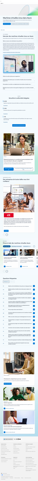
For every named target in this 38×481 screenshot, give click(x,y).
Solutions (27, 445)
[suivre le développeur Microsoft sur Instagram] (16, 439)
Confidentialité (11, 477)
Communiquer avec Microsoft (4, 477)
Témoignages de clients (4, 454)
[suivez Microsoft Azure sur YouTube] (19, 439)
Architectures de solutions (29, 448)
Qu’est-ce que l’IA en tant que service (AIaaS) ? (31, 464)
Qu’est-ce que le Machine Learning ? (30, 461)
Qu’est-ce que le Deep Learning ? (30, 463)
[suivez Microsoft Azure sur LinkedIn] (18, 439)
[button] (19, 30)
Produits (14, 445)
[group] (19, 208)
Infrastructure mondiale (4, 448)
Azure (2, 3)
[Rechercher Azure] (1, 1)
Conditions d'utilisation (17, 477)
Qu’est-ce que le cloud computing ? (30, 458)
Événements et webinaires (16, 464)
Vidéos (14, 468)
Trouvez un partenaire (3, 461)
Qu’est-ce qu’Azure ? (3, 445)
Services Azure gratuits (16, 448)
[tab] (7, 246)
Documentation (15, 458)
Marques (22, 477)
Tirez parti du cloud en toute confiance (5, 451)
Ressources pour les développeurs (17, 461)
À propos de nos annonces (28, 477)
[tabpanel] (19, 260)
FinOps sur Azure (15, 451)
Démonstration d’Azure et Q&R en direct (30, 451)
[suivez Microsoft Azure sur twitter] (14, 439)
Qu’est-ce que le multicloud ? (29, 460)
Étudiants (14, 463)
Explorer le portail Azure (9, 439)
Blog (14, 460)
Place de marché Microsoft (4, 460)
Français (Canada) (5, 473)
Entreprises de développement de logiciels (6, 458)
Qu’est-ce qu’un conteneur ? (29, 468)
